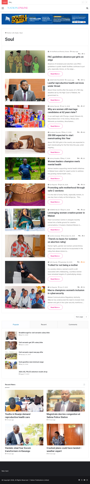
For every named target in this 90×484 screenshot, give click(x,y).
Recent (44, 324)
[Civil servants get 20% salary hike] (11, 345)
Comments (73, 324)
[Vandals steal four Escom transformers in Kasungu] (24, 434)
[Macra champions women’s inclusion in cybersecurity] (25, 297)
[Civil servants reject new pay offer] (11, 355)
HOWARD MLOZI (54, 210)
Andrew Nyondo (54, 106)
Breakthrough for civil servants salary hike (34, 333)
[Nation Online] (17, 8)
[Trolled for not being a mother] (25, 272)
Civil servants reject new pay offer (31, 352)
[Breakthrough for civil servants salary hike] (11, 336)
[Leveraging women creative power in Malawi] (25, 220)
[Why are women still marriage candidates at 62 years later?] (25, 116)
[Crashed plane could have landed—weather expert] (66, 434)
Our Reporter (53, 184)
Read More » (55, 74)
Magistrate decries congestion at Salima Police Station (27, 2)
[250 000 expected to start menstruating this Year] (25, 142)
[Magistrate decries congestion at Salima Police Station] (66, 400)
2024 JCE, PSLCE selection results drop (33, 372)
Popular (16, 324)
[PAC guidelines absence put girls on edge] (25, 61)
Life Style (15, 33)
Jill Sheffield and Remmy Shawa (59, 51)
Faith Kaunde (53, 262)
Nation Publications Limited (39, 480)
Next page (79, 317)
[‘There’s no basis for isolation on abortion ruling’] (25, 246)
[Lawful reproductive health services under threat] (25, 90)
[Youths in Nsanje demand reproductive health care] (24, 400)
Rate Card (5, 471)
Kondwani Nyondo (55, 132)
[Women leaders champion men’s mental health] (25, 168)
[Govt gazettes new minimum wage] (11, 365)
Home (8, 33)
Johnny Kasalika (54, 158)
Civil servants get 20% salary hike (31, 342)
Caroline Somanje (54, 236)
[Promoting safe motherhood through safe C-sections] (25, 194)
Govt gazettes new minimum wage (31, 362)
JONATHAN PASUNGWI (56, 80)
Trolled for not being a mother (63, 265)
